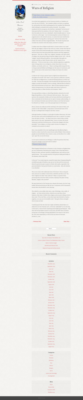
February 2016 (51, 300)
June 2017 (51, 269)
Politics (51, 365)
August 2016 (51, 284)
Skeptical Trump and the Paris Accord (51, 248)
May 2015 (51, 323)
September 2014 (51, 344)
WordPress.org (51, 392)
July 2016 (51, 287)
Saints (51, 370)
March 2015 (51, 328)
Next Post (67, 221)
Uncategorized (51, 376)
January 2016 (51, 302)
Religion (51, 4)
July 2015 (51, 318)
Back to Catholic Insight (51, 243)
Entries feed (51, 387)
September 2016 (51, 282)
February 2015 (51, 331)
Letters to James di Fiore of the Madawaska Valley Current (51, 240)
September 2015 (51, 313)
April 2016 (51, 295)
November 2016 (51, 276)
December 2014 (51, 336)
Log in (51, 384)
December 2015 (51, 305)
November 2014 (51, 339)
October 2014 (51, 341)
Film (51, 363)
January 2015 (51, 333)
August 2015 (51, 315)
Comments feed (51, 389)
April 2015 (51, 326)
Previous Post (36, 221)
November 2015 (51, 307)
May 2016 (51, 292)
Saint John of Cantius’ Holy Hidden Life (51, 237)
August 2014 (51, 346)
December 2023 (51, 263)
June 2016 (51, 289)
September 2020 (51, 266)
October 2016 (51, 279)
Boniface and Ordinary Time (51, 245)
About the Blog (20, 39)
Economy (51, 357)
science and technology (51, 373)
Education (51, 360)
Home (20, 36)
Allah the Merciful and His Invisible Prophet (20, 44)
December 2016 (51, 274)
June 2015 (51, 320)
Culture (46, 4)
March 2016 (51, 297)
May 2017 (51, 271)
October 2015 (51, 310)
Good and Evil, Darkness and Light (20, 49)
